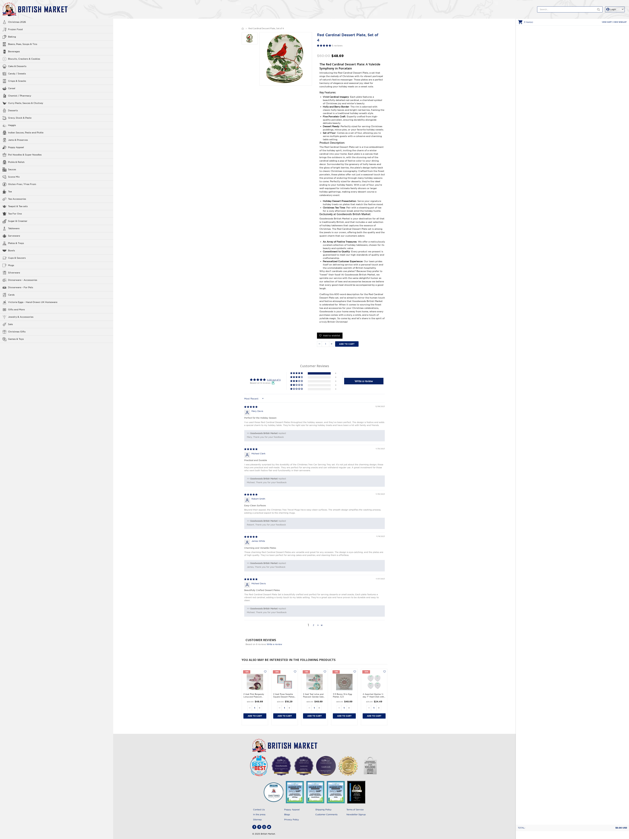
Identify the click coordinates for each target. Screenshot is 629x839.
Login (613, 9)
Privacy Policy (291, 819)
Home (243, 28)
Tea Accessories (17, 199)
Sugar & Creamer (17, 221)
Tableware (13, 228)
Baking (12, 36)
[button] (324, 45)
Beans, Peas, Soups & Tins (22, 44)
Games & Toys (16, 339)
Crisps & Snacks (17, 81)
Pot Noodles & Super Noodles (25, 154)
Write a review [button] (364, 381)
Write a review (274, 644)
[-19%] (255, 682)
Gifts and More (16, 309)
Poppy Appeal (16, 147)
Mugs (11, 265)
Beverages (14, 51)
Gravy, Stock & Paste (19, 117)
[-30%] (374, 682)
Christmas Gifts (17, 331)
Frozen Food (15, 29)
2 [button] (313, 625)
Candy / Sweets (17, 73)
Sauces (12, 169)
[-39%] (285, 682)
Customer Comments (326, 814)
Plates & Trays (16, 243)
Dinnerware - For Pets (20, 287)
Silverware (14, 272)
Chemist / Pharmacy (19, 95)
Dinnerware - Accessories (22, 280)
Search (598, 9)
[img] (250, 407)
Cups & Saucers (17, 258)
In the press (259, 814)
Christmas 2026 (17, 22)
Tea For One (15, 213)
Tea (10, 191)
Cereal (11, 88)
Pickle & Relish (16, 162)
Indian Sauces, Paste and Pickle (25, 132)
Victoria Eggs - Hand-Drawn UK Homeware (32, 302)
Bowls (11, 250)
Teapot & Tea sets (18, 206)
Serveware (14, 235)
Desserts (13, 110)
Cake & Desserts (17, 66)
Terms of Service (355, 809)
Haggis (12, 125)
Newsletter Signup (356, 814)
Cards (11, 294)
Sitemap (257, 819)
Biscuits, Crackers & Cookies (24, 59)
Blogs (287, 814)
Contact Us (259, 809)
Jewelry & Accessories (20, 317)
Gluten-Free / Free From (22, 184)
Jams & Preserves (18, 140)
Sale (10, 324)
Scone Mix (14, 176)
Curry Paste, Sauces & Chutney (25, 103)
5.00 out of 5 (274, 380)
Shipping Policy (323, 809)
